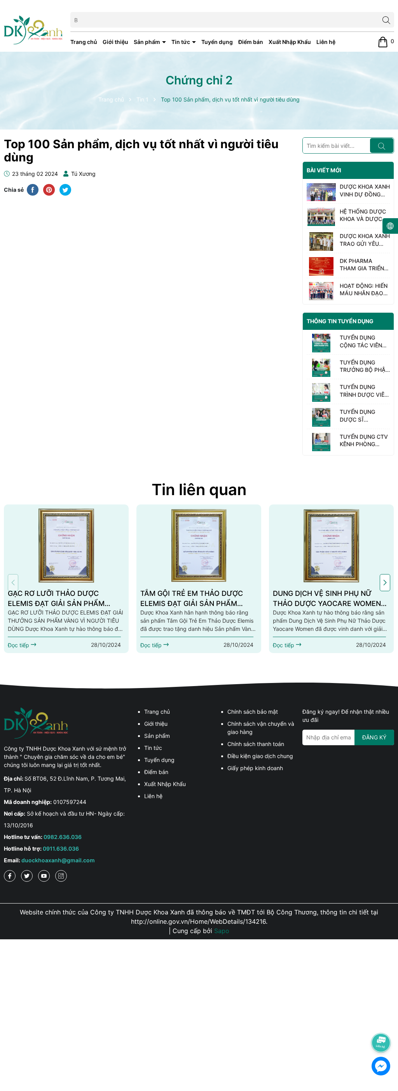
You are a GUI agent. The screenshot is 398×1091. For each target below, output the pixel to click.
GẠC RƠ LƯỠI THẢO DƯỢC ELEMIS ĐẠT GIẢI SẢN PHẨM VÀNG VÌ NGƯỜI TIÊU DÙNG (56, 598)
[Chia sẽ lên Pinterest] (49, 189)
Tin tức (181, 42)
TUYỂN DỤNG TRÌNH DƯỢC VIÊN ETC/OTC (364, 391)
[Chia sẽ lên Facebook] (32, 189)
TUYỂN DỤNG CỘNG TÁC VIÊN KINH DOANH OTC (363, 341)
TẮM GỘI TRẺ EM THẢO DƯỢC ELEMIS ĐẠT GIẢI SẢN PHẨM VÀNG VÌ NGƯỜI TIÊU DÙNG (191, 598)
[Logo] (33, 29)
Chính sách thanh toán (255, 744)
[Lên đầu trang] (381, 1021)
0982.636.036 (63, 837)
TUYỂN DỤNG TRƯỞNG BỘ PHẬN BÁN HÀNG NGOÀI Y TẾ (364, 366)
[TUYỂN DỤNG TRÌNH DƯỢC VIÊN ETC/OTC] (321, 392)
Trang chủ (83, 42)
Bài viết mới (324, 170)
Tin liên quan (199, 489)
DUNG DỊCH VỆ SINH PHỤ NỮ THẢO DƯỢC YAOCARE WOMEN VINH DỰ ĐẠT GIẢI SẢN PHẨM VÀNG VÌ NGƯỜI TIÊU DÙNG (327, 598)
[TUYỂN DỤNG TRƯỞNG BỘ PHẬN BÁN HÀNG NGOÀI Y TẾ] (321, 368)
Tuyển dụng (217, 42)
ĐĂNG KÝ (374, 737)
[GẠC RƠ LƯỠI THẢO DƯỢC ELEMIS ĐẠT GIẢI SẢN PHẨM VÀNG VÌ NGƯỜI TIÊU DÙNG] (66, 545)
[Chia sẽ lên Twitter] (65, 189)
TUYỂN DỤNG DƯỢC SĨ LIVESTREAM (357, 415)
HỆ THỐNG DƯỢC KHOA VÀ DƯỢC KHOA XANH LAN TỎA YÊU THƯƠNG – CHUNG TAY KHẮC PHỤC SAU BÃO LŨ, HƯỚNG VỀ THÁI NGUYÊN (364, 215)
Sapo (221, 931)
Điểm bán (250, 42)
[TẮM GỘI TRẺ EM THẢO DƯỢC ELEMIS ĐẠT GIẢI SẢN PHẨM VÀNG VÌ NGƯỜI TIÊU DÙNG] (198, 545)
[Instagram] (61, 876)
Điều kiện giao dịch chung (260, 756)
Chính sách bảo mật (252, 711)
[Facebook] (10, 876)
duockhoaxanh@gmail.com (58, 860)
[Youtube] (44, 876)
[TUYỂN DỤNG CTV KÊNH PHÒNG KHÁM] (321, 442)
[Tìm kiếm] (386, 20)
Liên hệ (325, 42)
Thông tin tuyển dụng (340, 321)
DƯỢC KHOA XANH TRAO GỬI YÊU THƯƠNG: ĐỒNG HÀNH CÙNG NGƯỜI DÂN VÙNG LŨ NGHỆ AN (365, 240)
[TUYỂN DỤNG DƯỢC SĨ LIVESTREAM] (321, 417)
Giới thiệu (115, 42)
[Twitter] (27, 876)
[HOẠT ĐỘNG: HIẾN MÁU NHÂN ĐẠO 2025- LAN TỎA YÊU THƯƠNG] (321, 291)
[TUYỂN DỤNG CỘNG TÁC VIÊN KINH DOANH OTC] (321, 343)
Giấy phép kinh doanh (255, 768)
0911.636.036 (61, 848)
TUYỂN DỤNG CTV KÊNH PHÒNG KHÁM (364, 440)
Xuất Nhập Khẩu (290, 42)
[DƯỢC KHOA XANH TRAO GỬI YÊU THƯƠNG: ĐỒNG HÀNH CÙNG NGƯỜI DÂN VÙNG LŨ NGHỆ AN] (321, 241)
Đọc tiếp (19, 645)
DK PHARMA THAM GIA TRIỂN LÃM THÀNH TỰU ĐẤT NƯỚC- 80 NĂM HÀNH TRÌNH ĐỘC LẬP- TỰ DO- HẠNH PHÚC (364, 264)
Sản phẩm (147, 42)
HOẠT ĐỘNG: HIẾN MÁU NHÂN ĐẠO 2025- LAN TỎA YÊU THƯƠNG (364, 289)
